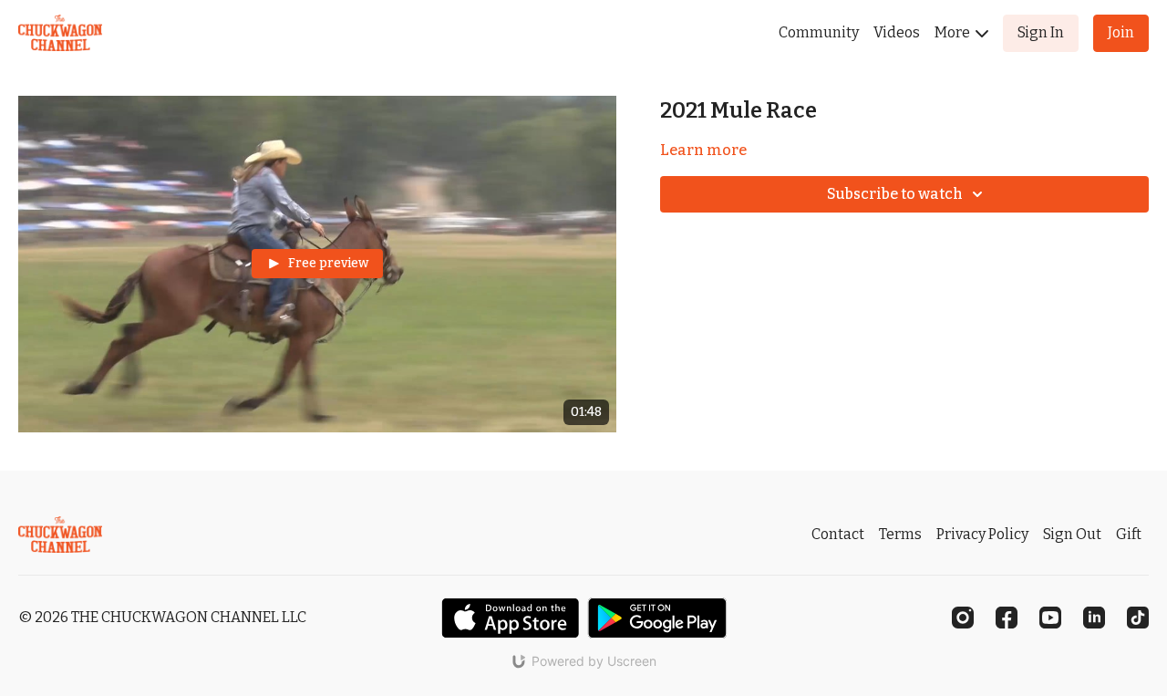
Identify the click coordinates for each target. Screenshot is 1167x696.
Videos (896, 32)
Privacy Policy (982, 534)
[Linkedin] (1094, 617)
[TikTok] (1138, 617)
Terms (900, 534)
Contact (837, 534)
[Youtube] (1050, 617)
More (954, 32)
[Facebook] (1006, 617)
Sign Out (1072, 534)
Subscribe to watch (895, 194)
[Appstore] (510, 618)
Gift (1128, 534)
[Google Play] (657, 618)
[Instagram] (963, 617)
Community (819, 32)
